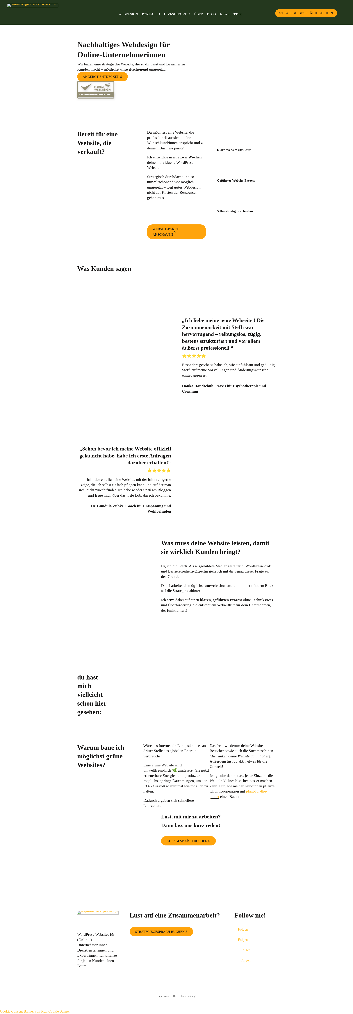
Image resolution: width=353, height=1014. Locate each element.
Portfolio (151, 14)
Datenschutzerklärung (184, 996)
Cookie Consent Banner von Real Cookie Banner (35, 1011)
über (198, 14)
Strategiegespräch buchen (306, 13)
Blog (211, 14)
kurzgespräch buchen (187, 841)
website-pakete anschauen (166, 232)
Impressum (163, 996)
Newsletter (231, 14)
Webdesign (128, 14)
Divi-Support (175, 14)
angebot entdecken (101, 76)
